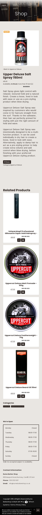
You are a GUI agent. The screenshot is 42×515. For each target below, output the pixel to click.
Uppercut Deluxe (16, 69)
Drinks (6, 406)
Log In (4, 5)
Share (7, 162)
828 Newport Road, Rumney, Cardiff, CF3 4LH (18, 477)
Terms (12, 505)
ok (38, 510)
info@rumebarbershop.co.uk (19, 483)
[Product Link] (23, 240)
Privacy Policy (21, 505)
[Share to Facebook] (19, 240)
